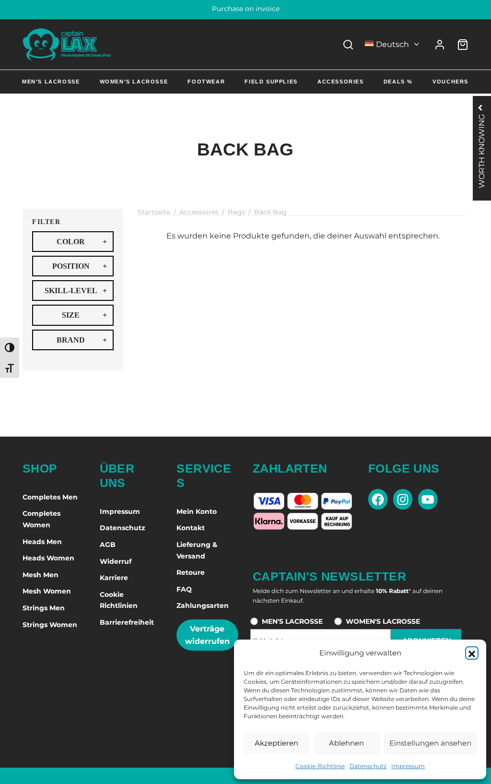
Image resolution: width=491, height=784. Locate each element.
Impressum (408, 766)
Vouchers (450, 81)
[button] (472, 653)
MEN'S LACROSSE (292, 621)
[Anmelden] (439, 44)
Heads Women (48, 558)
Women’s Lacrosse (134, 81)
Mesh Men (40, 574)
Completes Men (50, 497)
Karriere (114, 577)
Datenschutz (368, 766)
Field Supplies (271, 81)
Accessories (340, 81)
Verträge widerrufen (207, 635)
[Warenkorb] (462, 44)
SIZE (84, 315)
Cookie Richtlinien (119, 600)
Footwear (206, 81)
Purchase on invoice (246, 8)
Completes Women (41, 519)
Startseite (154, 212)
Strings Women (50, 624)
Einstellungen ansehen (430, 743)
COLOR (82, 242)
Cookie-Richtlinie (320, 766)
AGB (108, 544)
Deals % (398, 81)
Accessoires (199, 212)
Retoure (190, 572)
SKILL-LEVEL (76, 290)
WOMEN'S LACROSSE (383, 621)
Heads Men (42, 541)
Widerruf (115, 561)
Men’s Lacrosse (51, 81)
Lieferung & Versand (196, 550)
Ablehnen (346, 743)
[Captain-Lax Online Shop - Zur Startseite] (67, 44)
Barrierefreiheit (127, 622)
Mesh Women (47, 591)
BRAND (82, 339)
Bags (236, 212)
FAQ (184, 589)
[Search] (348, 44)
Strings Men (44, 608)
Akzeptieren (276, 743)
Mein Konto (196, 511)
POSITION (79, 266)
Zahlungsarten (202, 605)
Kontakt (190, 527)
